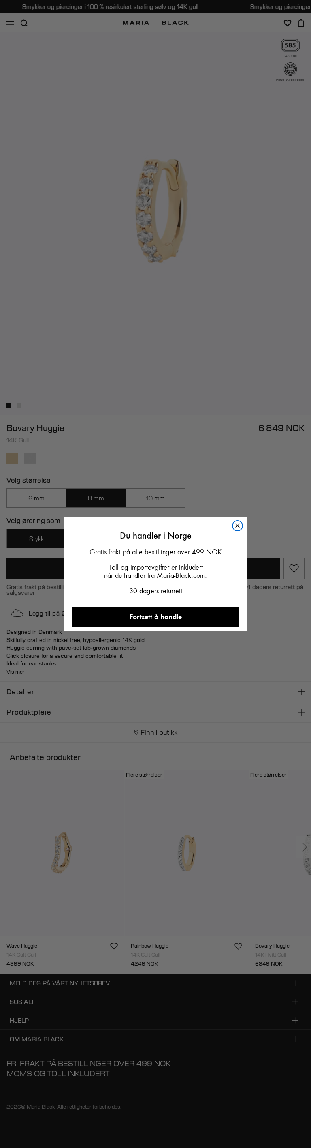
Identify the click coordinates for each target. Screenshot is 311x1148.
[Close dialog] (237, 526)
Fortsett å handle (156, 616)
